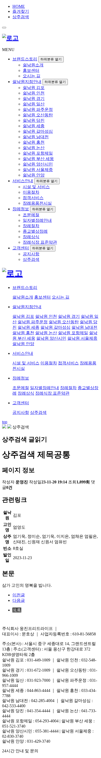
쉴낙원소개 (33, 65)
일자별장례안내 (37, 220)
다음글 (18, 600)
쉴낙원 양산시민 (38, 164)
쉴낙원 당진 (34, 120)
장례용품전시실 (37, 203)
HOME (18, 6)
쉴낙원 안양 (34, 175)
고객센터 (20, 248)
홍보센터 (31, 70)
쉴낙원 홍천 (34, 142)
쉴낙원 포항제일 (38, 153)
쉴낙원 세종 (34, 126)
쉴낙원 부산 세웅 (38, 158)
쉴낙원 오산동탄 (38, 115)
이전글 (18, 595)
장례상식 (31, 237)
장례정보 (20, 209)
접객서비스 (33, 197)
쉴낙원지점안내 (26, 81)
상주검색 (20, 17)
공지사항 (31, 254)
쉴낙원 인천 (34, 93)
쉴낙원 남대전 (36, 137)
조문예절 (31, 215)
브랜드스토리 (24, 59)
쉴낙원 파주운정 (38, 109)
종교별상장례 (35, 231)
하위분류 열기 (51, 59)
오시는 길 (31, 76)
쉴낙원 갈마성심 (38, 131)
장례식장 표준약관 (40, 242)
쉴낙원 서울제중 (38, 169)
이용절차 (31, 192)
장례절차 (31, 226)
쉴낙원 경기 (34, 98)
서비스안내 (22, 181)
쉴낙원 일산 (34, 104)
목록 (17, 610)
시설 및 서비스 (36, 187)
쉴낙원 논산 (34, 148)
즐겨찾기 (20, 11)
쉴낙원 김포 (34, 87)
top (4, 422)
